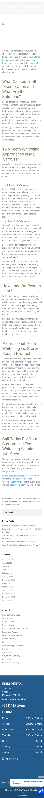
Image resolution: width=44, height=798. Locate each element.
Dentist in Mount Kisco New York (15, 628)
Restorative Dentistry (10, 663)
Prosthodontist (8, 659)
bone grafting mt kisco (11, 615)
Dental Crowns (8, 622)
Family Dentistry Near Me (12, 635)
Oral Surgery (7, 652)
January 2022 (7, 590)
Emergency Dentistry (10, 632)
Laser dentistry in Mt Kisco (13, 646)
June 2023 (6, 570)
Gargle (25, 795)
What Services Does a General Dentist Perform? (21, 545)
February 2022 (8, 587)
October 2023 (7, 559)
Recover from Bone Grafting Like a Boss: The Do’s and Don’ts (22, 530)
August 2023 (7, 563)
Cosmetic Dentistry (9, 618)
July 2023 (6, 566)
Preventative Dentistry (11, 656)
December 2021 (8, 594)
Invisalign (6, 642)
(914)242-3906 (13, 706)
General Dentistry (9, 639)
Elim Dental (17, 482)
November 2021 (8, 597)
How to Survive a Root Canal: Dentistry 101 (19, 542)
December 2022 (8, 580)
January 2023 (7, 577)
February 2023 (8, 573)
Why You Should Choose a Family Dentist (18, 526)
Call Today (11, 439)
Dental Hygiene (8, 625)
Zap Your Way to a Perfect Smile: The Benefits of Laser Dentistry (21, 536)
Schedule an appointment (13, 475)
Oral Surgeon (7, 649)
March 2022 (7, 583)
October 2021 (7, 600)
